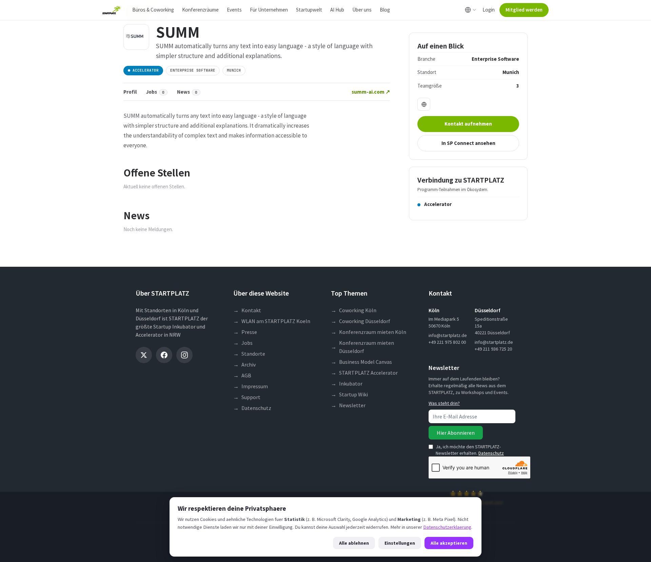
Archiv (244, 364)
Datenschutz (252, 408)
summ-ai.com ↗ (371, 92)
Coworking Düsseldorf (360, 321)
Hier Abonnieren (456, 432)
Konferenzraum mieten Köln (368, 332)
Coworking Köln (353, 310)
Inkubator (346, 383)
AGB (242, 375)
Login (488, 9)
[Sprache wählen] (470, 10)
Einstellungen (399, 543)
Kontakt (247, 310)
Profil (130, 92)
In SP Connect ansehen (468, 143)
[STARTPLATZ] (111, 10)
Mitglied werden (524, 9)
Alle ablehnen (354, 543)
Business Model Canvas (361, 361)
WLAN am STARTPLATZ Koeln (271, 321)
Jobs (155, 92)
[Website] (423, 104)
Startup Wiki (349, 394)
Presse (245, 332)
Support (246, 397)
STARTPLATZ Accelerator (364, 372)
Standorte (249, 353)
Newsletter (348, 405)
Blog (385, 9)
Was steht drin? (444, 403)
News (187, 92)
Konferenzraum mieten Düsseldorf (362, 346)
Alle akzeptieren (449, 543)
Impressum (250, 386)
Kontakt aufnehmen (468, 123)
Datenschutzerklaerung (447, 527)
